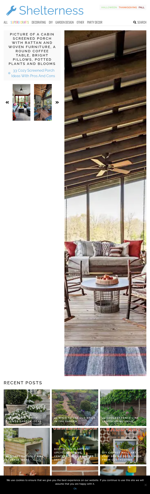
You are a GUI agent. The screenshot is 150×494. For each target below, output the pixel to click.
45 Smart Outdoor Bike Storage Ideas (25, 458)
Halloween (109, 7)
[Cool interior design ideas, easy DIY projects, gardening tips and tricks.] (45, 17)
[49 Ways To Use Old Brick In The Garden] (75, 407)
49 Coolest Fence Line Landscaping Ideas (120, 419)
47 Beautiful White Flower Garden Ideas (23, 419)
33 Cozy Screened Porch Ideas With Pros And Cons (33, 73)
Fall (142, 7)
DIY (51, 22)
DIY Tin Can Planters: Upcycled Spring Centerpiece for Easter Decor (74, 454)
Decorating (39, 22)
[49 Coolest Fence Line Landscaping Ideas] (123, 407)
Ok (75, 488)
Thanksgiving (128, 7)
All (6, 22)
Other (80, 22)
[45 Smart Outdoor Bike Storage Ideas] (27, 446)
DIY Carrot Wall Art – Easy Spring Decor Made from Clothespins (122, 456)
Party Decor (94, 22)
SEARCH (141, 22)
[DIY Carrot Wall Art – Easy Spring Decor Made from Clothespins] (123, 446)
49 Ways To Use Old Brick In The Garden (75, 419)
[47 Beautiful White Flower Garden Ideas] (27, 407)
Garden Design (64, 22)
